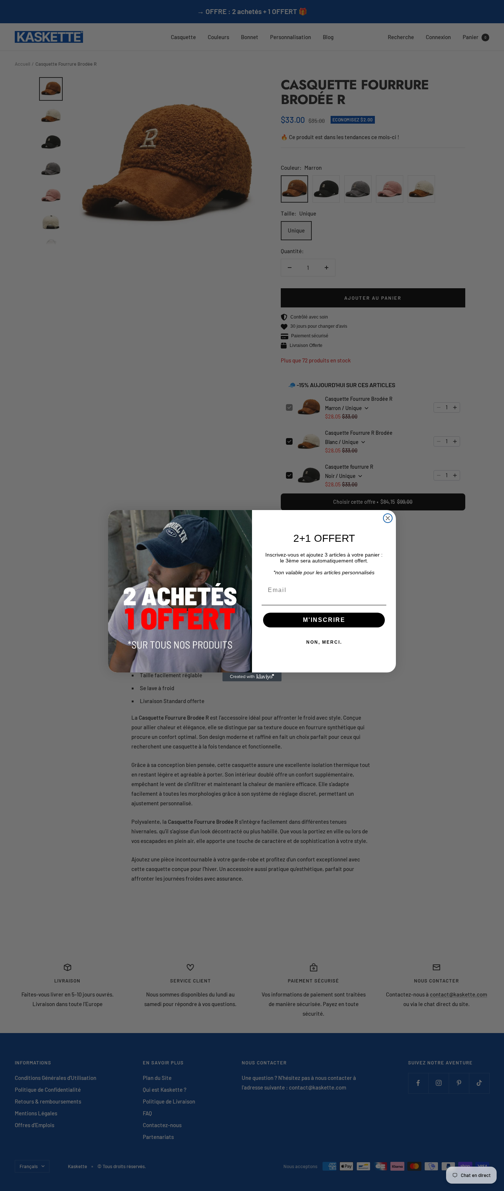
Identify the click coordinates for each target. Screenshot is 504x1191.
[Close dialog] (387, 518)
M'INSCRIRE (324, 620)
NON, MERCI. (324, 642)
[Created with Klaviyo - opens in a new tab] (252, 676)
